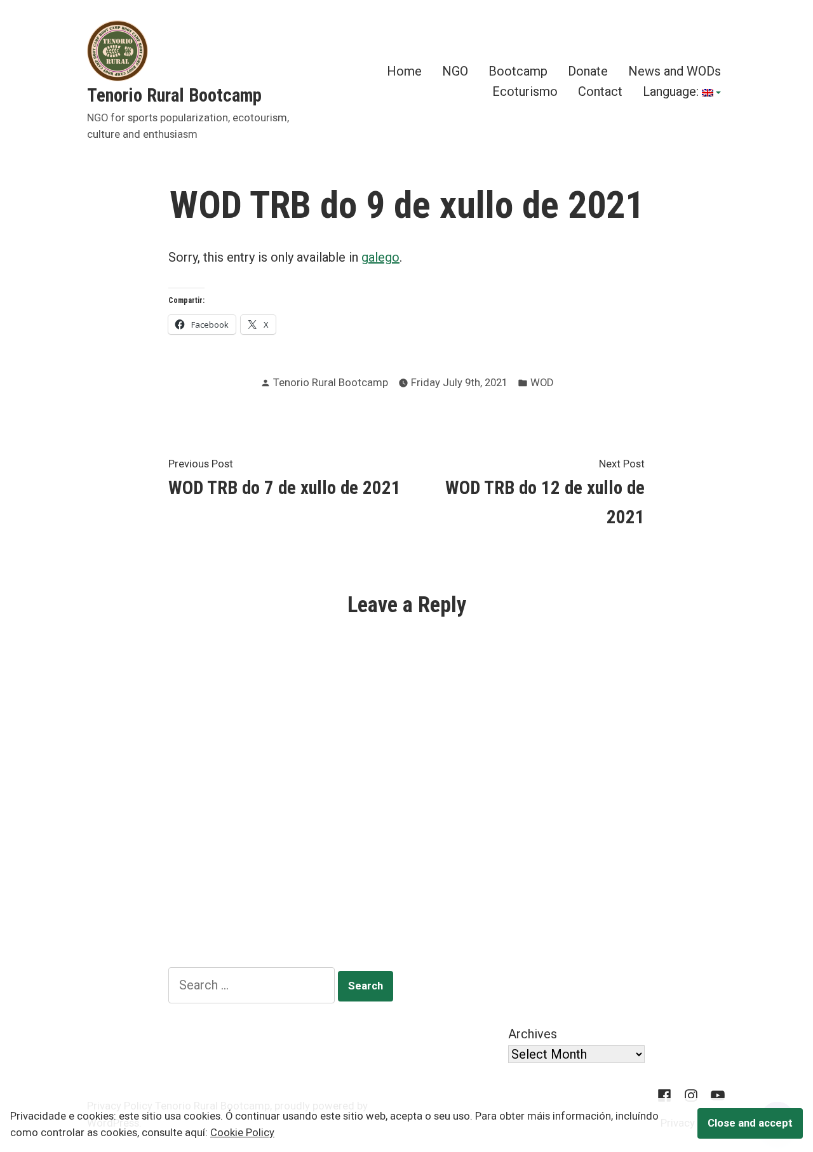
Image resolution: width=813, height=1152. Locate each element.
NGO (455, 71)
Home (404, 71)
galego (380, 257)
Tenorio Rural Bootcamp (174, 95)
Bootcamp (518, 71)
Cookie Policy (242, 1133)
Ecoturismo (525, 92)
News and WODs (674, 71)
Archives (532, 1033)
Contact (600, 92)
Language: (672, 92)
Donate (588, 71)
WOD (541, 383)
